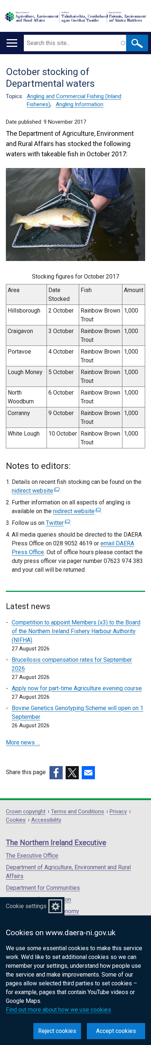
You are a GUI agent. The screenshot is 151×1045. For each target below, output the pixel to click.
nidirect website (35, 490)
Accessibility (46, 820)
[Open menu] (12, 43)
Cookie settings (26, 906)
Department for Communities (43, 887)
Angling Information (79, 104)
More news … (23, 742)
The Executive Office (32, 855)
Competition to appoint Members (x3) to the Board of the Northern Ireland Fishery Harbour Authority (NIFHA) (76, 631)
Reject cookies (57, 1030)
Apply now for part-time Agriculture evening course (77, 688)
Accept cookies (116, 1030)
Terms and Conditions (77, 811)
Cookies (16, 820)
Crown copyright (25, 811)
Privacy (118, 811)
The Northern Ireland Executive (56, 842)
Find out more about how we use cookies (58, 1009)
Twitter (57, 522)
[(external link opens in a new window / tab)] (56, 772)
